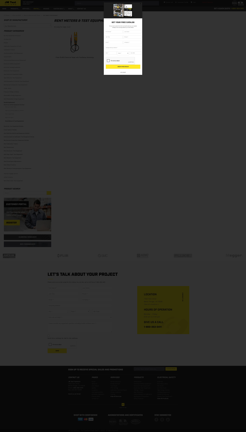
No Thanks (123, 72)
